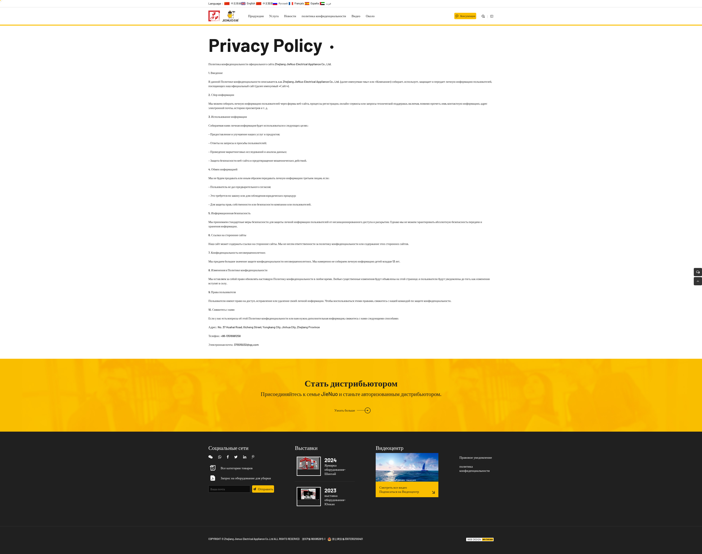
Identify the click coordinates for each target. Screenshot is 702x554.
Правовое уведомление (475, 457)
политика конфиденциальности (324, 16)
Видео (356, 16)
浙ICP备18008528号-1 (313, 538)
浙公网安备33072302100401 (347, 538)
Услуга (274, 16)
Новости (290, 16)
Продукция (256, 16)
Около (370, 16)
